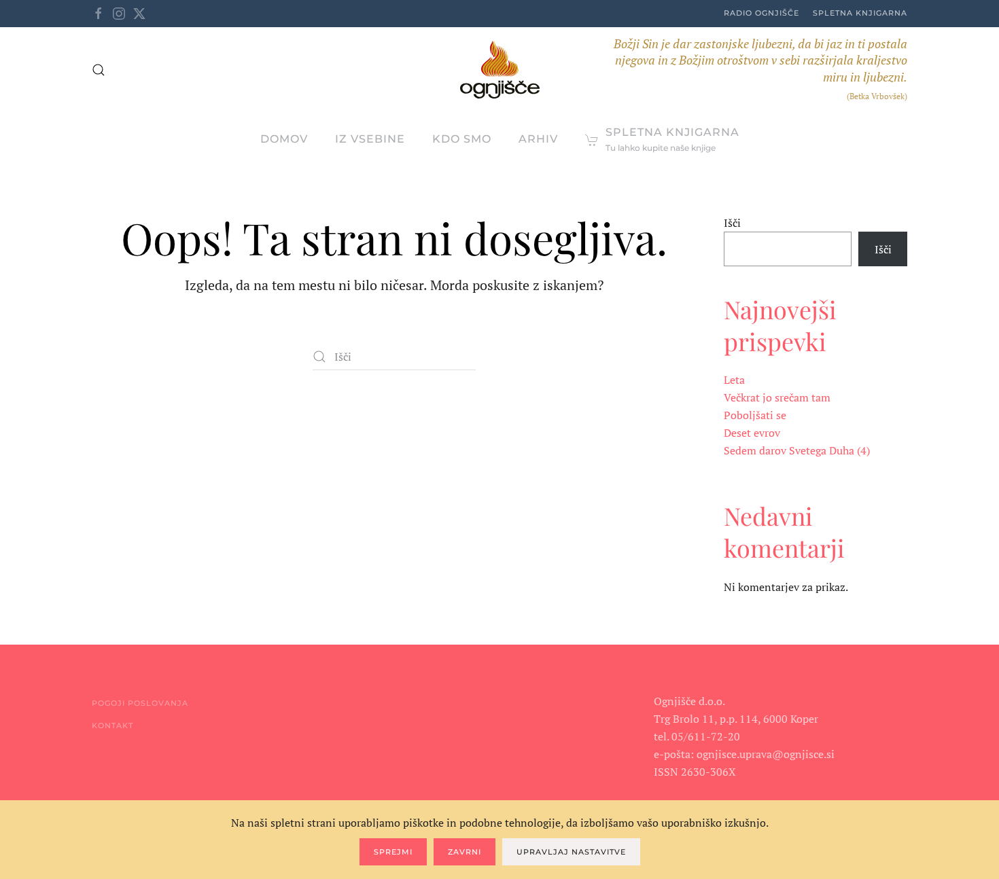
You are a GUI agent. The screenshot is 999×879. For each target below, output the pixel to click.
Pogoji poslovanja (140, 703)
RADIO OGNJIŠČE (761, 13)
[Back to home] (500, 69)
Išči (732, 222)
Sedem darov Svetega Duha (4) (797, 450)
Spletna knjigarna (860, 13)
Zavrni (464, 852)
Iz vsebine (370, 138)
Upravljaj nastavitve (571, 852)
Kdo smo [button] (461, 138)
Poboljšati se (755, 415)
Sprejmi (393, 852)
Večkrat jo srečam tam (777, 397)
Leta (734, 379)
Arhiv (538, 138)
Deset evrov (752, 432)
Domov (284, 138)
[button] (98, 70)
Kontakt (112, 725)
